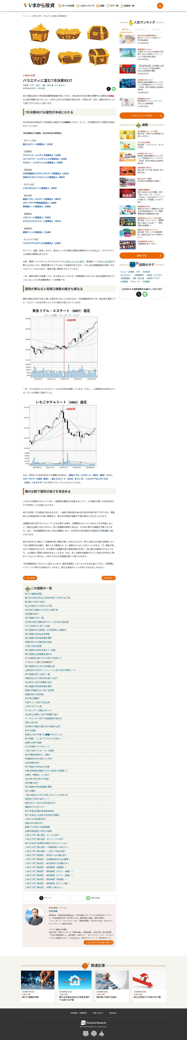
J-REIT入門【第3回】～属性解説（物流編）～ (46, 879)
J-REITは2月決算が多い (36, 818)
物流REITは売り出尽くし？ (37, 798)
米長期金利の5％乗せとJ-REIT (39, 758)
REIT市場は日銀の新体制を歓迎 (39, 810)
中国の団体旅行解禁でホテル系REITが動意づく (46, 770)
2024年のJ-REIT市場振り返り (38, 682)
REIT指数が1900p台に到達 (37, 766)
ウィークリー (141, 29)
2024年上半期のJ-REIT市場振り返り (41, 714)
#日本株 (146, 271)
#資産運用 (125, 278)
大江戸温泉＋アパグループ (37, 746)
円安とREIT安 (31, 722)
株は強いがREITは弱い (35, 601)
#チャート (135, 281)
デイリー (126, 29)
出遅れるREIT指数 (33, 742)
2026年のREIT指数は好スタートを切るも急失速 (47, 621)
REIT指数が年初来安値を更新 (38, 686)
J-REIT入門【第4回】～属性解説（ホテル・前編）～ (49, 875)
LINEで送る (95, 898)
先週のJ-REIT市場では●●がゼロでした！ (44, 734)
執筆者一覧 (129, 5)
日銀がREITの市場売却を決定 (38, 641)
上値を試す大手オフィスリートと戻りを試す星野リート (50, 670)
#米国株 (124, 281)
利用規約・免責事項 (78, 1013)
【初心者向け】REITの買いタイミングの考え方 (46, 794)
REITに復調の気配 (33, 593)
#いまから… (60, 85)
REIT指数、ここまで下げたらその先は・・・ (45, 738)
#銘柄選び (139, 275)
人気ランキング (87, 5)
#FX (138, 271)
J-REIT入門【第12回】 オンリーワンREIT (44, 839)
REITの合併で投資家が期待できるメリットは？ (46, 843)
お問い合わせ (98, 1013)
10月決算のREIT (32, 762)
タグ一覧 (114, 5)
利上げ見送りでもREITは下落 (38, 605)
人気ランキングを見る (142, 115)
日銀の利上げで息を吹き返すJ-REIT (41, 678)
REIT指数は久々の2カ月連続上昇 (40, 666)
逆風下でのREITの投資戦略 (37, 826)
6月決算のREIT (32, 782)
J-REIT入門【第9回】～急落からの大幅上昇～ (46, 855)
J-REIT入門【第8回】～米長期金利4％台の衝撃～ (47, 859)
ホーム (25, 16)
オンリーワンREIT (76, 261)
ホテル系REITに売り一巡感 (37, 625)
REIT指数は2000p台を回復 (37, 633)
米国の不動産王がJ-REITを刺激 (39, 690)
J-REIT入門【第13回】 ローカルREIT (42, 834)
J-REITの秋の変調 (33, 646)
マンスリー (157, 29)
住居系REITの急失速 (34, 694)
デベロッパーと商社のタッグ (38, 710)
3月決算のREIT (32, 613)
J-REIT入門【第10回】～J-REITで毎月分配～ (45, 851)
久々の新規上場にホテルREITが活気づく (43, 657)
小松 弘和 (41, 88)
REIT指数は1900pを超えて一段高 (40, 649)
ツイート (47, 898)
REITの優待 (30, 790)
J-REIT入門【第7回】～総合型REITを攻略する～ (47, 863)
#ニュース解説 (127, 271)
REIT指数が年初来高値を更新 (38, 637)
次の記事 (108, 577)
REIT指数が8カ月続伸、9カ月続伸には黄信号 (45, 629)
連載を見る (142, 255)
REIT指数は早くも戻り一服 (37, 674)
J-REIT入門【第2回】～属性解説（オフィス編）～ (48, 883)
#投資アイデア (153, 278)
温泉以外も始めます (34, 822)
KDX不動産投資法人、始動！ (38, 754)
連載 (102, 5)
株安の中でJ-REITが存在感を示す (40, 802)
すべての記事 (68, 5)
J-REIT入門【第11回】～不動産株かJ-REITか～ (46, 847)
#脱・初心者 (47, 85)
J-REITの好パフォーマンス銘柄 (39, 750)
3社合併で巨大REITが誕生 (37, 778)
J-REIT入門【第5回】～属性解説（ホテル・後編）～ (49, 871)
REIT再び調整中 (32, 698)
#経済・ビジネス (154, 275)
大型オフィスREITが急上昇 (37, 702)
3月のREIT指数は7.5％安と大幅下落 (41, 609)
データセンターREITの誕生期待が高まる (43, 718)
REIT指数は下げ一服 (34, 617)
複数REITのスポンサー (35, 806)
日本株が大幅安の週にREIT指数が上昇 (42, 726)
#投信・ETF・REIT (31, 85)
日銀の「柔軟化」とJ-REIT (37, 774)
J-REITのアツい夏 (33, 706)
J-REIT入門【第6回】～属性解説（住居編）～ (46, 867)
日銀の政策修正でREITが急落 (38, 830)
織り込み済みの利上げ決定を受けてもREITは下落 (47, 597)
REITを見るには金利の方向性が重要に (42, 814)
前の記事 (31, 577)
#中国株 (146, 281)
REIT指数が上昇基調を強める (38, 654)
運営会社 (113, 1013)
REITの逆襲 (30, 730)
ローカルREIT (106, 261)
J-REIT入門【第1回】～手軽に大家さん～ (44, 887)
